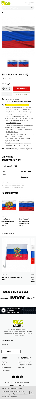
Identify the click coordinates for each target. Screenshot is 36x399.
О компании (7, 340)
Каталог (5, 358)
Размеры (21, 367)
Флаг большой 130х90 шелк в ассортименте (24, 221)
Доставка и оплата (25, 362)
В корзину (22, 88)
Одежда (4, 362)
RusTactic (21, 216)
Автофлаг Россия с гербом (12, 277)
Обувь (4, 365)
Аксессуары (6, 370)
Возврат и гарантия (25, 365)
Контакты (5, 344)
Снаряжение (6, 367)
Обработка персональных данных (17, 382)
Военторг (24, 177)
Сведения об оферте (16, 385)
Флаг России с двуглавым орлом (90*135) (8, 221)
